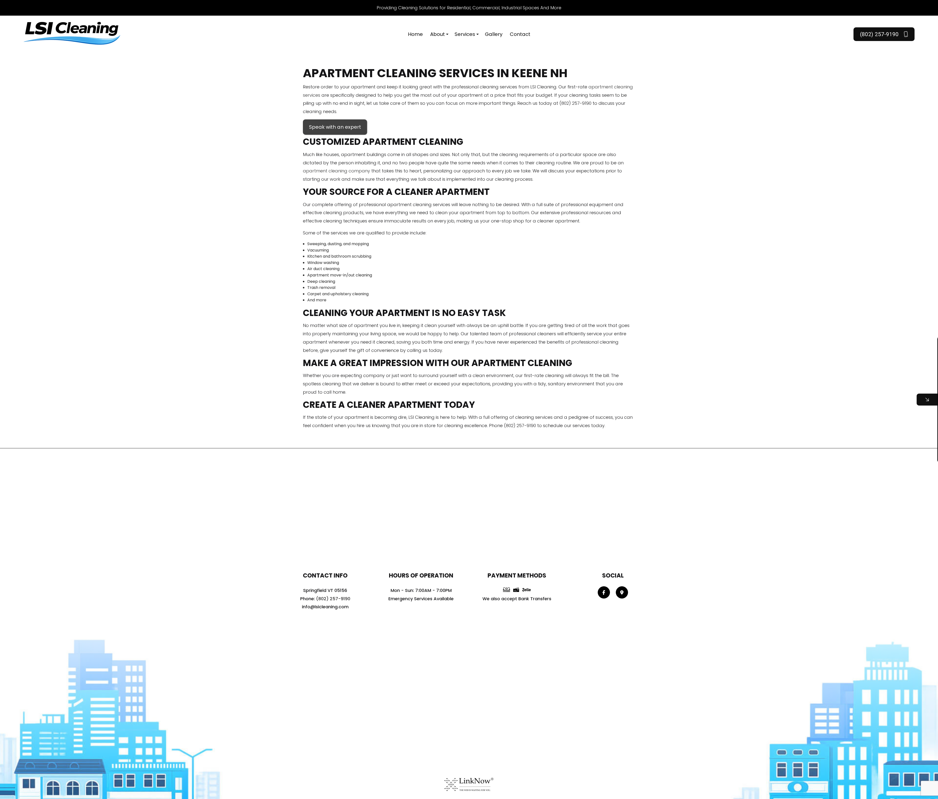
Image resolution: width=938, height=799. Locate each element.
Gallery (493, 34)
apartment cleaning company (336, 171)
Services (465, 34)
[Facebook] (604, 593)
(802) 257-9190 (880, 34)
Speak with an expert (335, 127)
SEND (888, 444)
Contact (520, 34)
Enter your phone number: (847, 376)
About (437, 34)
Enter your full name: (843, 359)
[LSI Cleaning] (72, 34)
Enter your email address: (846, 393)
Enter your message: (842, 410)
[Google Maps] (622, 593)
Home (415, 34)
